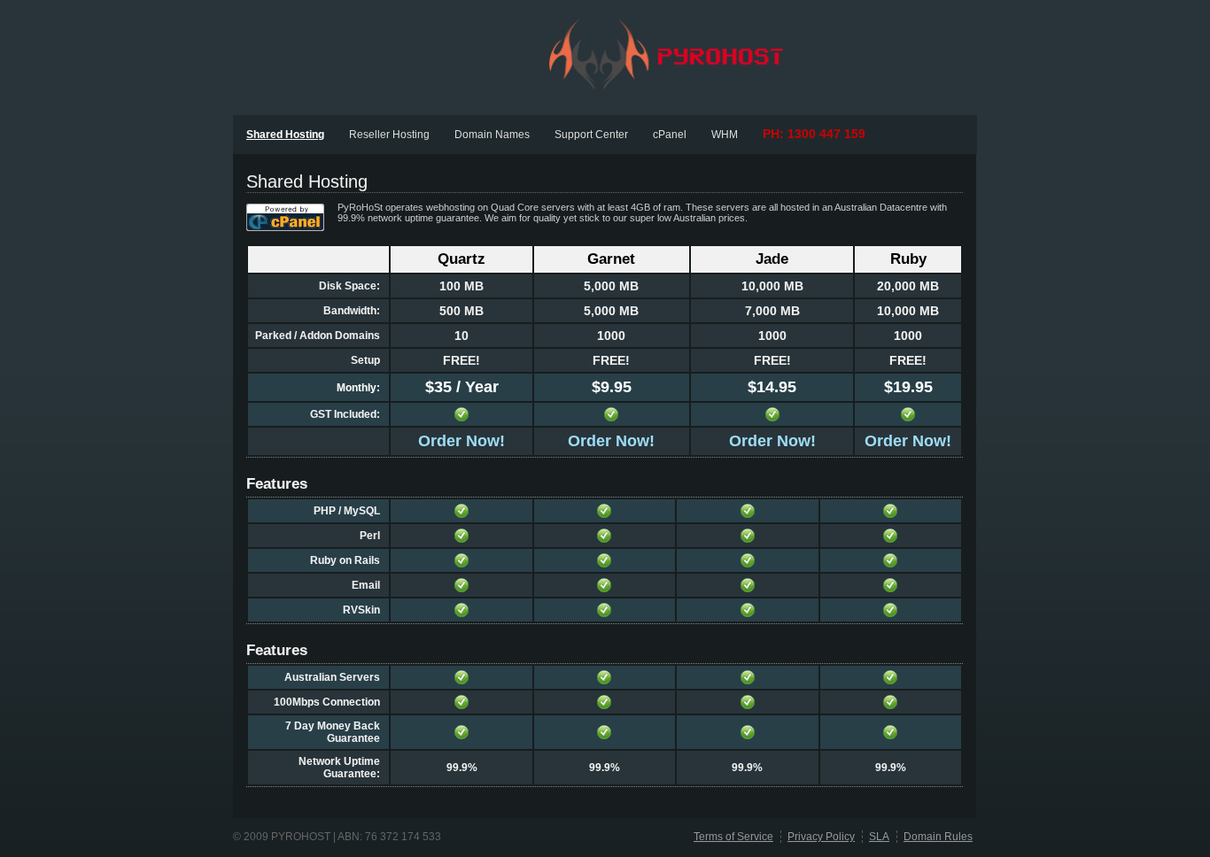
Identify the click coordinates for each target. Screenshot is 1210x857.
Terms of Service (733, 836)
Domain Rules (938, 836)
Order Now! (461, 441)
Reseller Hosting (389, 134)
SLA (879, 836)
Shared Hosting (285, 134)
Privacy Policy (821, 836)
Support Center (591, 134)
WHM (724, 134)
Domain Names (492, 134)
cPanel (669, 134)
